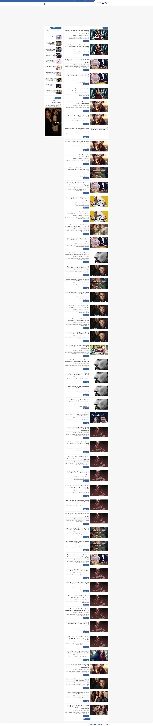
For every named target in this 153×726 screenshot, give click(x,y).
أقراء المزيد (86, 40)
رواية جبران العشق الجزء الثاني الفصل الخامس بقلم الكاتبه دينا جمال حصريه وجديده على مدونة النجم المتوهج (77, 583)
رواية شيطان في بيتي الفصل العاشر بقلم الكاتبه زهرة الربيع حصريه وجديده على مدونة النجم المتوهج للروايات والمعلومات (77, 279)
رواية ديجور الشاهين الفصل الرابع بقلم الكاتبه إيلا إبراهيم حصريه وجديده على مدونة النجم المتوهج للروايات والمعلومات (77, 360)
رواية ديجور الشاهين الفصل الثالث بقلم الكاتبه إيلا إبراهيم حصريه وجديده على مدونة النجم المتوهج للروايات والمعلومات (77, 373)
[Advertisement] (76, 16)
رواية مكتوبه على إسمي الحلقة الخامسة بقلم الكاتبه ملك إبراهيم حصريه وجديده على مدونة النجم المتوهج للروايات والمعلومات (78, 239)
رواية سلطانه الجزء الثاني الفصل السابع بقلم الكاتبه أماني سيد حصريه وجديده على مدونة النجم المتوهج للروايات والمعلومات (77, 225)
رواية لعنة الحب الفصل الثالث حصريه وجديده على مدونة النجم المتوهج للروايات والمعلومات (77, 129)
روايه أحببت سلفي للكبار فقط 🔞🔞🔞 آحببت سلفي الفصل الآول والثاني (51, 55)
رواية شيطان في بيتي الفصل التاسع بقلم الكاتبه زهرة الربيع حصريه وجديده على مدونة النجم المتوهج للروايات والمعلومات (77, 528)
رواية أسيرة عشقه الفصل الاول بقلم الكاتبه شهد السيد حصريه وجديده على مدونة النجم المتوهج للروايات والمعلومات (77, 332)
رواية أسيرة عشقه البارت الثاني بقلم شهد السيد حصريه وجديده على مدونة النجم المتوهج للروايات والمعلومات (78, 319)
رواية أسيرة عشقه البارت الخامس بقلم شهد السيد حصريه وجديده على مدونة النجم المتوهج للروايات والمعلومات (78, 266)
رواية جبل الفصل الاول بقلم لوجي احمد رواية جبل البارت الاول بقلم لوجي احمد (51, 61)
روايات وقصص (81, 35)
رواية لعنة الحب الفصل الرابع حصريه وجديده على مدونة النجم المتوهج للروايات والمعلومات (77, 115)
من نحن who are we (63, 1)
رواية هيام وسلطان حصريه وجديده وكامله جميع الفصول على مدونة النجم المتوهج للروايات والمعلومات (77, 679)
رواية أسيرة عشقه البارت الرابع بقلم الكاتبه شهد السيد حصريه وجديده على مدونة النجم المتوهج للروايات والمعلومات (77, 293)
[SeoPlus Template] (108, 724)
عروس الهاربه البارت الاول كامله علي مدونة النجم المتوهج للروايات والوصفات (50, 43)
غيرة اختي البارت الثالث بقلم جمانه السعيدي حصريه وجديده (54, 101)
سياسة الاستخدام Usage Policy (77, 1)
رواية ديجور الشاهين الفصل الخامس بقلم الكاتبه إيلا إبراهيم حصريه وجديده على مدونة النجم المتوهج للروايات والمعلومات (77, 253)
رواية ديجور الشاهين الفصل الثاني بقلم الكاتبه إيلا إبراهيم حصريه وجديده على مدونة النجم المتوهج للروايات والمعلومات (77, 387)
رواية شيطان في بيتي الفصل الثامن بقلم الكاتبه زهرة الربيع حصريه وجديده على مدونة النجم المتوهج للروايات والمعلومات (77, 542)
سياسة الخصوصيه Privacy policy (88, 1)
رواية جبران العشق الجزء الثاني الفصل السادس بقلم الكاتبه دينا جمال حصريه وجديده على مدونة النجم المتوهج (77, 569)
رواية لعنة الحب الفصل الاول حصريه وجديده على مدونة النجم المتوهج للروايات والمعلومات (77, 155)
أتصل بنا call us (69, 1)
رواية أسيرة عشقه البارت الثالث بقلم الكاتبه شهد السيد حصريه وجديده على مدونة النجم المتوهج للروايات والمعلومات (77, 306)
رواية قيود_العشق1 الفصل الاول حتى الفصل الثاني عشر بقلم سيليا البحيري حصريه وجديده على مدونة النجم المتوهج (77, 651)
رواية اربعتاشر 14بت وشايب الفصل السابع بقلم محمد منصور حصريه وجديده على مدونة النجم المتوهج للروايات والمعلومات (77, 212)
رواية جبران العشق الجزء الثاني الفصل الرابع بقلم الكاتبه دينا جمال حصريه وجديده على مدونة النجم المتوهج (77, 596)
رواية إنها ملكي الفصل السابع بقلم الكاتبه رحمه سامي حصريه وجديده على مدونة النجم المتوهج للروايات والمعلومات (77, 89)
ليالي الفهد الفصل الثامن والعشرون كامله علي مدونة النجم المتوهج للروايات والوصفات (50, 49)
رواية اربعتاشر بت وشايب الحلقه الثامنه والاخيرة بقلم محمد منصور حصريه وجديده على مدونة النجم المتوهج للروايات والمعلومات (77, 198)
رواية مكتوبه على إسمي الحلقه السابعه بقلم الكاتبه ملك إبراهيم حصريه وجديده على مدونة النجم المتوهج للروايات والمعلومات (78, 75)
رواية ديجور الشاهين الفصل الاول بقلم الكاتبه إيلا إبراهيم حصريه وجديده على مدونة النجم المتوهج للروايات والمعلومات (77, 400)
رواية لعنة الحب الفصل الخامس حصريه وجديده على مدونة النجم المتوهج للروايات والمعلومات (78, 102)
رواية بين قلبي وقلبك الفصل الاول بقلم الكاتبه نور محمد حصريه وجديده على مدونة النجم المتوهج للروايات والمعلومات (77, 692)
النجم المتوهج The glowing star (100, 3)
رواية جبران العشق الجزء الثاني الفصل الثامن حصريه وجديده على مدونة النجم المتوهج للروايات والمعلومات (77, 501)
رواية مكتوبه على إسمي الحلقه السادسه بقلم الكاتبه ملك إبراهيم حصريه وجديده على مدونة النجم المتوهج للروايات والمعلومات (78, 184)
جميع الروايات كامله (52, 36)
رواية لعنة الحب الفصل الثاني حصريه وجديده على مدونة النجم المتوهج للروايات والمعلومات (77, 142)
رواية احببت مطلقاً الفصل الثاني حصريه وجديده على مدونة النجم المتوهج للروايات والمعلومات (50, 79)
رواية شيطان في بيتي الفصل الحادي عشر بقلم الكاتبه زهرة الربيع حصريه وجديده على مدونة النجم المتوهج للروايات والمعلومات (77, 169)
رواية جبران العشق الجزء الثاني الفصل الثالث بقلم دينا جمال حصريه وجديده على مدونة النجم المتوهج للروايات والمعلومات (77, 609)
